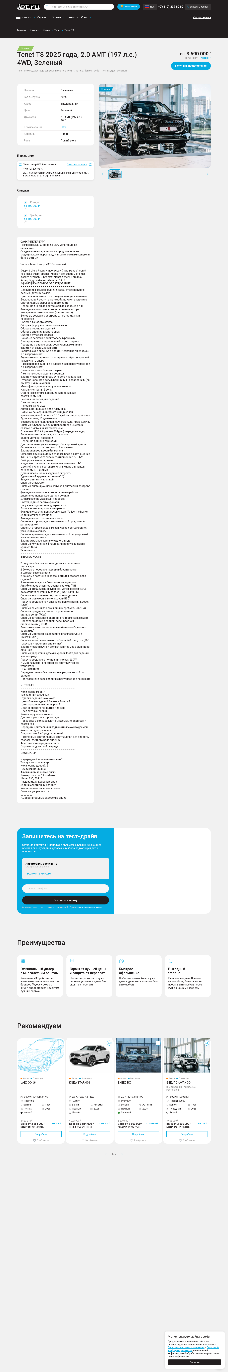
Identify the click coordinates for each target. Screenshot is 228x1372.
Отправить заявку (66, 900)
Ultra (63, 127)
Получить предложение (191, 65)
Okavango (168, 1039)
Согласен (194, 1362)
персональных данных (90, 907)
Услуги (56, 17)
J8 (18, 1039)
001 (68, 1039)
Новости (72, 17)
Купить (153, 1178)
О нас (84, 17)
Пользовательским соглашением (186, 1347)
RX (116, 1039)
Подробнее (41, 1134)
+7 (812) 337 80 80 (170, 6)
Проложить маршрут (39, 873)
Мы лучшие (128, 6)
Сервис (42, 17)
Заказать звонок (199, 6)
